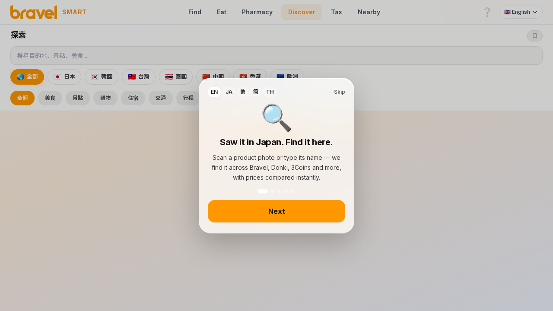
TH (270, 92)
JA (229, 92)
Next (276, 211)
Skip (339, 92)
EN (214, 92)
